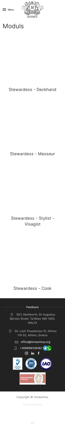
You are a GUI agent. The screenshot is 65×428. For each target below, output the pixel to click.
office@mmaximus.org (35, 342)
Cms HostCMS (32, 404)
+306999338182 (31, 348)
